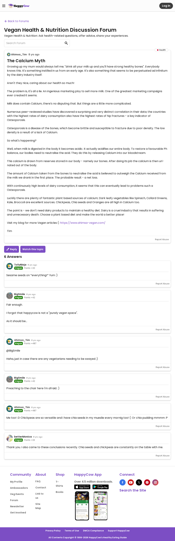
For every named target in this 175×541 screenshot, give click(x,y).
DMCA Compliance (93, 530)
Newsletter (17, 506)
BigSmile (19, 294)
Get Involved (18, 512)
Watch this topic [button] (32, 249)
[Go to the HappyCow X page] (139, 482)
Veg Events (17, 494)
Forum (14, 500)
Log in (166, 6)
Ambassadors (19, 488)
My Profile (16, 481)
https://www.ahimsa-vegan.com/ (82, 223)
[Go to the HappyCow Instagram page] (155, 482)
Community (20, 474)
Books (59, 492)
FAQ (38, 481)
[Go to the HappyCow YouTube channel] (131, 482)
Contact (40, 487)
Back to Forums (18, 21)
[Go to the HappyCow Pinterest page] (147, 482)
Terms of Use (72, 530)
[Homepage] (18, 5)
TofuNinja (20, 264)
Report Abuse (162, 239)
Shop (60, 474)
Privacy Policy (52, 530)
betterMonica (23, 436)
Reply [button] (13, 249)
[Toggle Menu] (4, 6)
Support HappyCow (119, 530)
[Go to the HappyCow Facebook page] (122, 482)
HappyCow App (88, 474)
